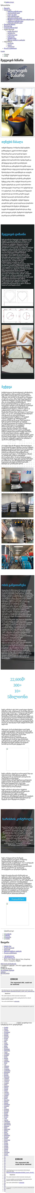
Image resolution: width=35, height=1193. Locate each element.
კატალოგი (10, 46)
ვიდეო (9, 45)
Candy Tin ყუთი (12, 14)
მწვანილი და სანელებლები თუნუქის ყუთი (20, 19)
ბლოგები (10, 43)
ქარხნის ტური (11, 38)
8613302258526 (5, 973)
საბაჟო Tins (7, 10)
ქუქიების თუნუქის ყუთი (14, 18)
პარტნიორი (11, 33)
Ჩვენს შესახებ (12, 31)
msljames (3, 972)
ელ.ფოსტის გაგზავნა (7, 970)
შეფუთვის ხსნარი (9, 24)
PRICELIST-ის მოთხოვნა (8, 964)
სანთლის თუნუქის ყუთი (14, 23)
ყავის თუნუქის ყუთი (13, 13)
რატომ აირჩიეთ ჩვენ (11, 27)
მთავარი (7, 8)
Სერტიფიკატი (12, 35)
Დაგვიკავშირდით (10, 48)
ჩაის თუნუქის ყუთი (13, 16)
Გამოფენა (11, 36)
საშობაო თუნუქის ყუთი (14, 11)
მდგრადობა (8, 26)
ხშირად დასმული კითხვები (16, 40)
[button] (17, 899)
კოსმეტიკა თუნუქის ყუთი (15, 21)
